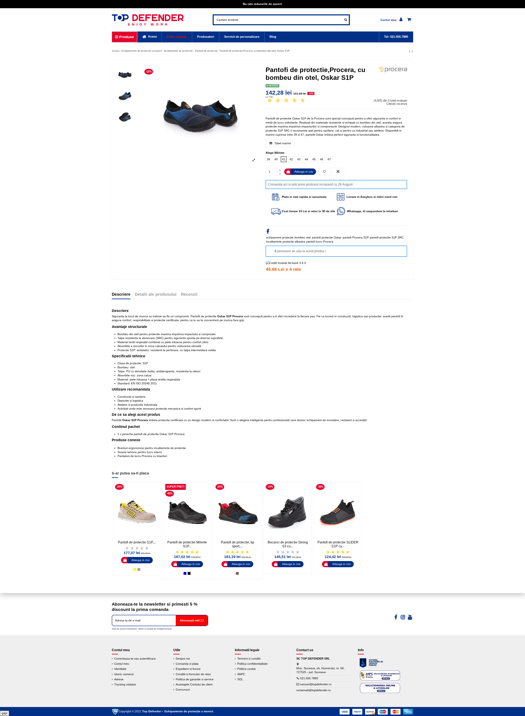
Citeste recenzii (396, 103)
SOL (240, 679)
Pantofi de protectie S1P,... (137, 542)
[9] (299, 100)
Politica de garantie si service (194, 679)
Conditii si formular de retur (193, 674)
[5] (283, 100)
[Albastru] (185, 573)
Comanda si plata (187, 663)
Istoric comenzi (124, 674)
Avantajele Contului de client (194, 684)
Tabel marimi (282, 143)
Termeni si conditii (248, 658)
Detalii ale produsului (156, 294)
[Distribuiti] (267, 232)
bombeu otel (302, 237)
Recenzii (189, 294)
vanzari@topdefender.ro (315, 684)
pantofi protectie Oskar (326, 237)
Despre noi (183, 658)
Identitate (120, 668)
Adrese (118, 679)
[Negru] (189, 573)
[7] (291, 100)
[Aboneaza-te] (192, 620)
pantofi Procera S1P (356, 237)
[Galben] (134, 569)
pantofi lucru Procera (319, 241)
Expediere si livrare (188, 668)
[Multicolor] (237, 573)
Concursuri (183, 689)
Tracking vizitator (125, 684)
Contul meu (121, 663)
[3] (275, 100)
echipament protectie (279, 237)
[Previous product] (410, 51)
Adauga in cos (303, 171)
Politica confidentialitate (252, 663)
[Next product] (412, 51)
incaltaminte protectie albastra (285, 241)
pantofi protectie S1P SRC (387, 237)
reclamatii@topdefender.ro (313, 690)
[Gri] (138, 569)
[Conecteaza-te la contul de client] (392, 19)
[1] (266, 100)
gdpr (5, 713)
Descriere (121, 294)
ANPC (241, 674)
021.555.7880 (309, 678)
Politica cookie (246, 668)
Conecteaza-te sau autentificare (135, 658)
